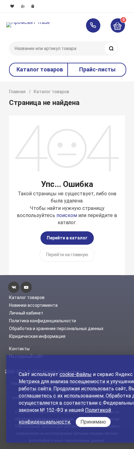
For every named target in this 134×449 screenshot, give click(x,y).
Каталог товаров (27, 297)
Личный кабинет (26, 313)
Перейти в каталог (67, 237)
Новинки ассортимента (33, 305)
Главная (17, 91)
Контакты (19, 348)
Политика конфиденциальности (42, 320)
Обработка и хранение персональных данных (56, 328)
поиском (66, 215)
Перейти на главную (67, 254)
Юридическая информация (37, 336)
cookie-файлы (76, 374)
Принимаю (93, 422)
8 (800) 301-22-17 (96, 25)
